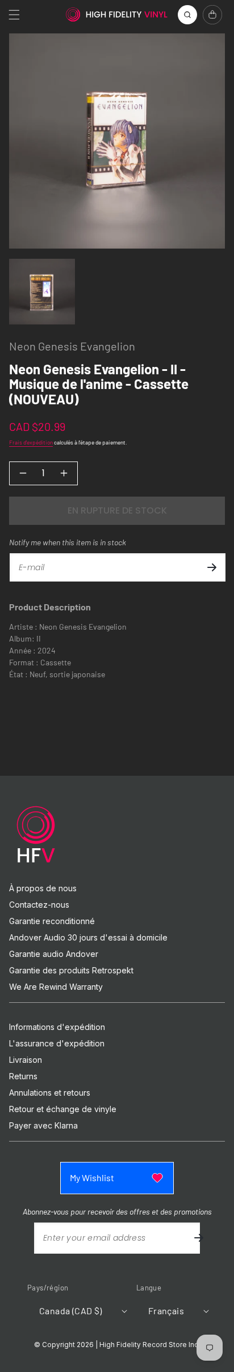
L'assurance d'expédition (57, 1044)
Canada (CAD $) (70, 1310)
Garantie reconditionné (52, 921)
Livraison (25, 1060)
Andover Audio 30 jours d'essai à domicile (88, 938)
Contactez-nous (39, 905)
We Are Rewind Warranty (56, 987)
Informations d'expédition (57, 1027)
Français (166, 1310)
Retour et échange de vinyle (62, 1109)
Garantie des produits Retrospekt (71, 970)
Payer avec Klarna (43, 1126)
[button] (14, 14)
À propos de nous (43, 888)
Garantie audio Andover (53, 954)
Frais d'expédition (31, 442)
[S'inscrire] (211, 567)
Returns (23, 1076)
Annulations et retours (49, 1093)
